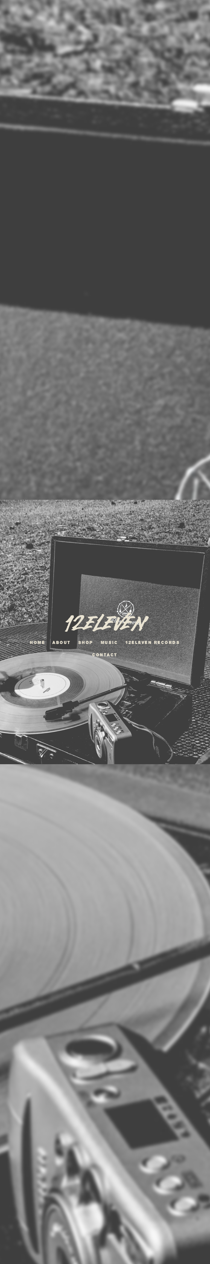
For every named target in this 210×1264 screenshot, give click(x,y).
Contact (105, 654)
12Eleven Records (153, 642)
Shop (85, 642)
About (62, 642)
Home (37, 642)
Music (109, 642)
